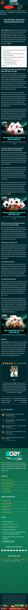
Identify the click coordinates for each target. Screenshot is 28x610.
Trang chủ (2, 11)
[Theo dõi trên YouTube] (8, 541)
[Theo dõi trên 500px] (10, 541)
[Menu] (2, 2)
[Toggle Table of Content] (23, 48)
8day (8, 30)
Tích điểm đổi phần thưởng (11, 63)
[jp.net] (14, 2)
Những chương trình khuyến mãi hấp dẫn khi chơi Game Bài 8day (13, 58)
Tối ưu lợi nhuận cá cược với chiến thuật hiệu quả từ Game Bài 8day (13, 54)
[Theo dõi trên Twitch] (13, 541)
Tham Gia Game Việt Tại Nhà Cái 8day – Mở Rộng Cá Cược (16, 432)
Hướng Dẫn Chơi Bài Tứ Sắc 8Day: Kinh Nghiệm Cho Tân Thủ (20, 400)
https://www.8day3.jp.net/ (13, 524)
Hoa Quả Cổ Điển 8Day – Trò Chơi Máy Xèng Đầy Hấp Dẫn (16, 426)
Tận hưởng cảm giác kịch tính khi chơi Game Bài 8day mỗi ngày (14, 51)
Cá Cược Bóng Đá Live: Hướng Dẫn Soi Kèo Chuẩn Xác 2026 (7, 400)
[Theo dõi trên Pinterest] (5, 541)
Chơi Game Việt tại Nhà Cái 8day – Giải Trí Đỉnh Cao (15, 438)
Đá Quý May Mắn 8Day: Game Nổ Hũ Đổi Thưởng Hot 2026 (15, 415)
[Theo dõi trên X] (2, 541)
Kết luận (5, 65)
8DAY (2, 463)
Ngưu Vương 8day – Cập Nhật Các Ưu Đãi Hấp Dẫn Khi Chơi (15, 420)
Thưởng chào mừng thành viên (11, 60)
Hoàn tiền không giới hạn (10, 62)
